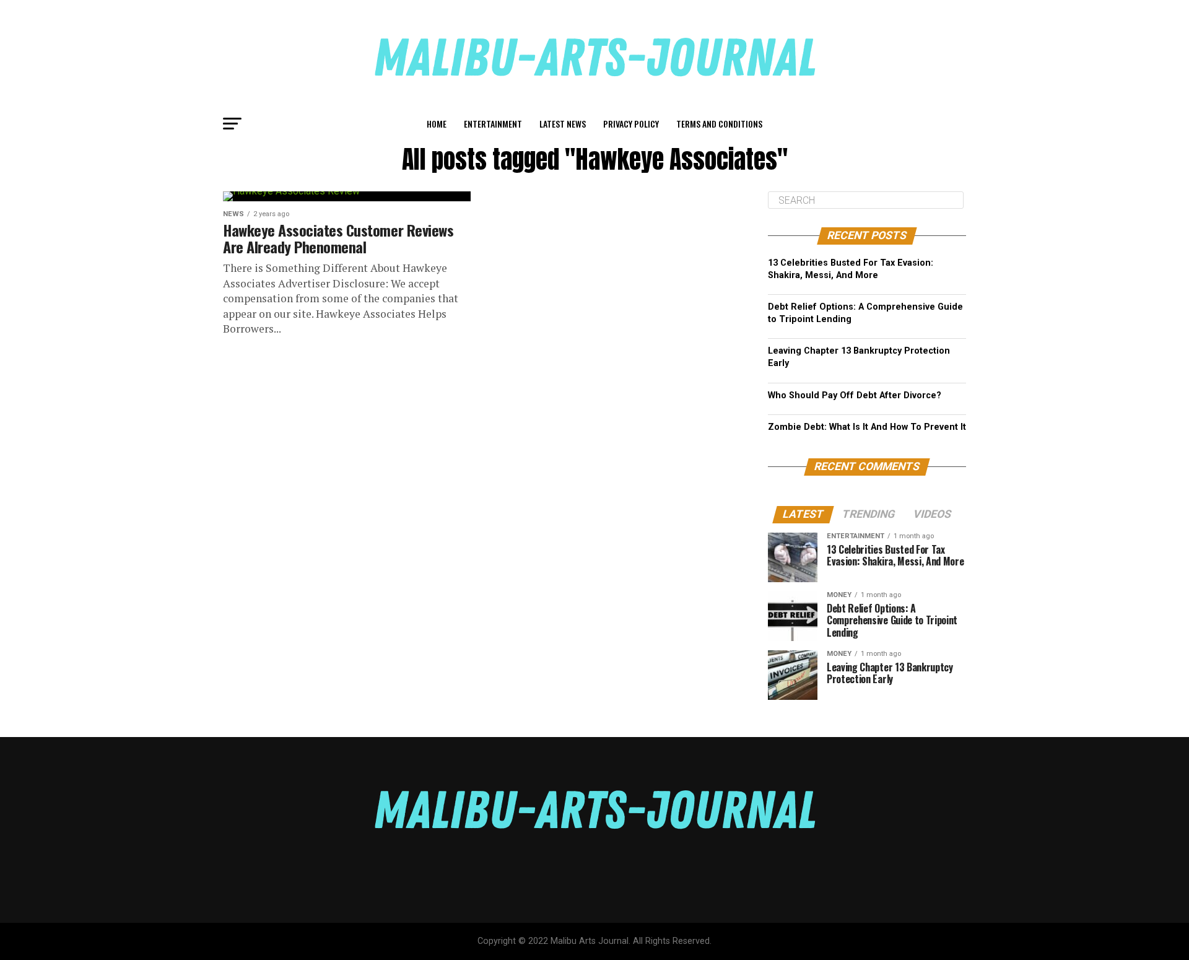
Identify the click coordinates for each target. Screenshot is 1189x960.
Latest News (562, 123)
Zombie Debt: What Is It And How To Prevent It (867, 427)
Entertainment (493, 123)
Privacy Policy (631, 123)
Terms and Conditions (719, 123)
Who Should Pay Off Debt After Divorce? (854, 395)
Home (436, 123)
